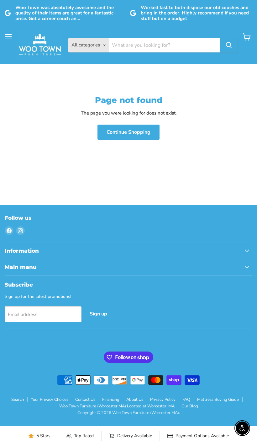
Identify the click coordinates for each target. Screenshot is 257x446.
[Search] (228, 45)
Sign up (98, 313)
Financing (110, 399)
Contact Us (85, 399)
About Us (134, 399)
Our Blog (189, 406)
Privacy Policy (163, 399)
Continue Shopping (128, 132)
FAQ (186, 399)
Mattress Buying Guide (218, 399)
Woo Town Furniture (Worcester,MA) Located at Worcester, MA (117, 406)
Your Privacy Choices (49, 399)
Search (17, 399)
